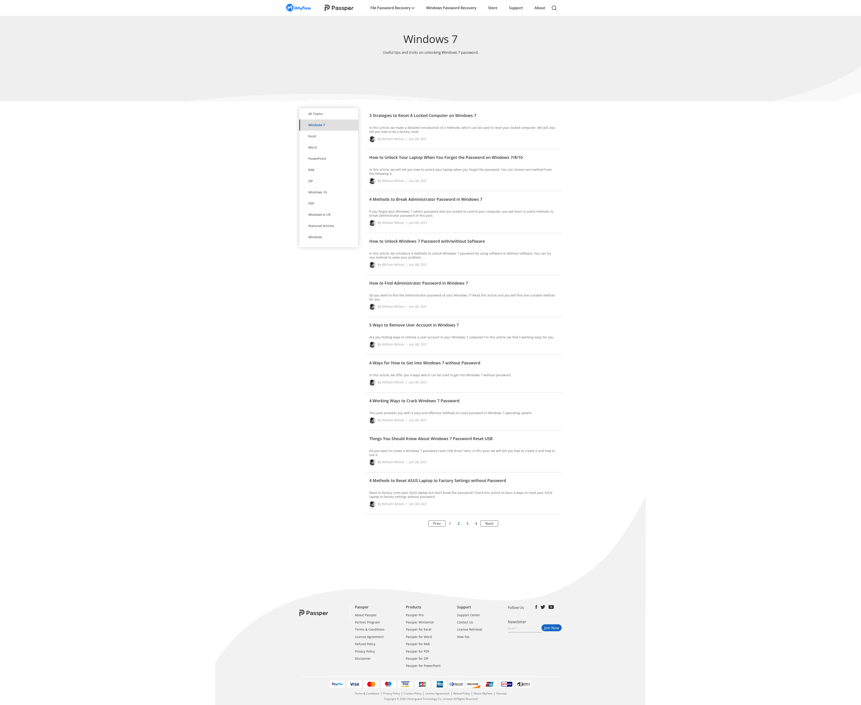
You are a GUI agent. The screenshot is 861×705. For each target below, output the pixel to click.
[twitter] (542, 607)
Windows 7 (316, 125)
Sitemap (501, 693)
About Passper (366, 615)
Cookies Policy (413, 693)
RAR (311, 170)
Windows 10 (317, 192)
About (540, 7)
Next (489, 523)
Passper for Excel (418, 629)
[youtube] (551, 607)
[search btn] (554, 8)
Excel (312, 136)
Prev (437, 523)
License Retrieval (469, 629)
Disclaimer (363, 658)
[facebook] (536, 607)
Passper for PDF (417, 651)
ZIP (310, 181)
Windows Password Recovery (451, 7)
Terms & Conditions (370, 629)
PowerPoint (317, 158)
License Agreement (369, 637)
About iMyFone (483, 693)
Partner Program (367, 622)
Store (492, 7)
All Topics (315, 114)
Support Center (468, 615)
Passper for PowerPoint (423, 666)
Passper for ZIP (417, 658)
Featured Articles (321, 226)
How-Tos (463, 637)
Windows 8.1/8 (319, 214)
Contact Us (465, 622)
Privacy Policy (365, 651)
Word (312, 147)
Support (516, 7)
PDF (311, 203)
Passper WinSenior (420, 622)
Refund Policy (365, 644)
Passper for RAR (418, 644)
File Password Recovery (391, 7)
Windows (315, 237)
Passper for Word (419, 637)
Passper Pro (415, 615)
